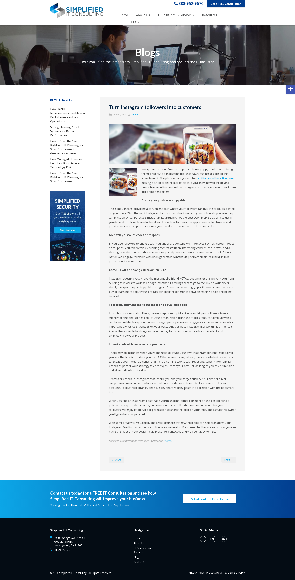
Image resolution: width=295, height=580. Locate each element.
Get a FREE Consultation (225, 3)
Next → (229, 459)
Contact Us (131, 22)
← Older (116, 459)
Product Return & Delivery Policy (225, 572)
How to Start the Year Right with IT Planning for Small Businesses (66, 177)
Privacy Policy (196, 572)
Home (123, 15)
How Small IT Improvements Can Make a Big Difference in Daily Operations (67, 115)
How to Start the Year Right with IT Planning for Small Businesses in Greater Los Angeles (66, 147)
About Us (143, 15)
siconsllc (135, 114)
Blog (136, 557)
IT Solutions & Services (175, 15)
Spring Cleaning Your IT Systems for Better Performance (65, 131)
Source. (168, 440)
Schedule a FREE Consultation (210, 499)
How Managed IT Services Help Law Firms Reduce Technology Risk (66, 163)
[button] (290, 89)
